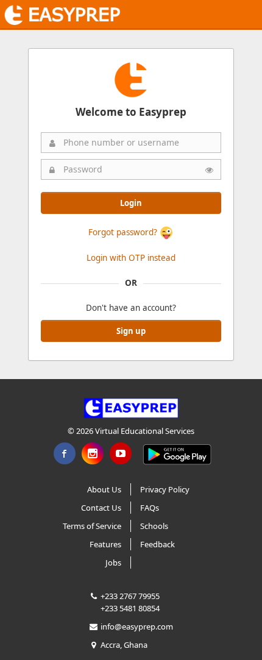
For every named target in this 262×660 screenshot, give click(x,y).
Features (105, 544)
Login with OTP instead (131, 257)
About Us (104, 489)
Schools (154, 525)
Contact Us (101, 507)
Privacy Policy (164, 489)
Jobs (113, 562)
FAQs (149, 507)
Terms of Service (92, 525)
